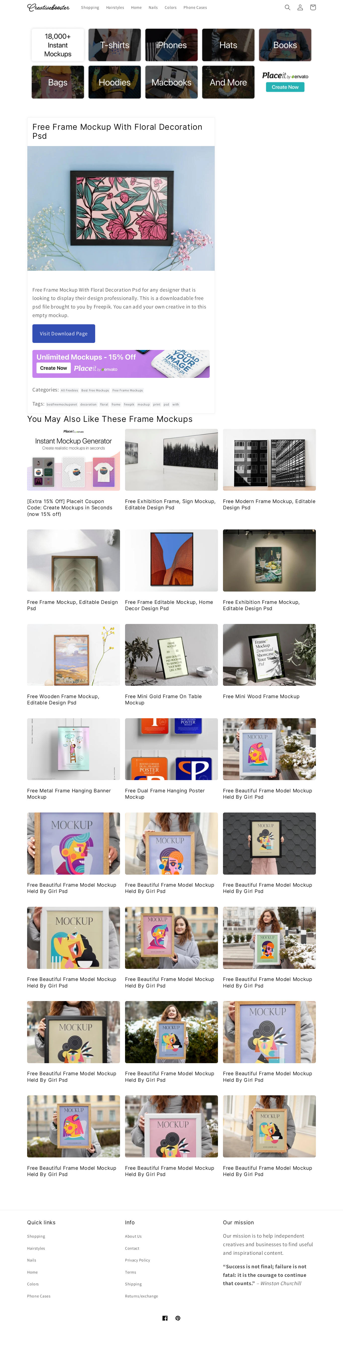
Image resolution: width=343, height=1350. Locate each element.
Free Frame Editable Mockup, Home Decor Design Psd (169, 605)
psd (166, 404)
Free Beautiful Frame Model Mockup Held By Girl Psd (267, 794)
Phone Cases (39, 1296)
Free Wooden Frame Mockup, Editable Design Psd (63, 699)
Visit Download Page (64, 333)
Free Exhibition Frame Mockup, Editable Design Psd (261, 605)
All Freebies (69, 390)
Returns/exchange (141, 1296)
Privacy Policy (137, 1260)
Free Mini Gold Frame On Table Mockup (163, 699)
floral (104, 404)
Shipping (133, 1284)
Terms (130, 1272)
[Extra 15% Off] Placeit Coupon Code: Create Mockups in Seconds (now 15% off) (69, 507)
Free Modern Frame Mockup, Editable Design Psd (269, 504)
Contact (132, 1248)
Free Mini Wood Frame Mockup (261, 696)
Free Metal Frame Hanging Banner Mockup (69, 794)
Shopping (36, 1236)
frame (116, 404)
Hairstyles (36, 1248)
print (156, 404)
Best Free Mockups (95, 390)
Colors (33, 1284)
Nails (31, 1260)
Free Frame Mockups (127, 390)
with (176, 404)
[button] (287, 7)
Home (32, 1272)
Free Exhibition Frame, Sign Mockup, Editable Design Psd (170, 504)
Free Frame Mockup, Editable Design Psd (72, 605)
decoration (88, 404)
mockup (144, 404)
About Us (133, 1236)
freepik (129, 404)
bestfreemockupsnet (62, 404)
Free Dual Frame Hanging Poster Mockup (165, 794)
